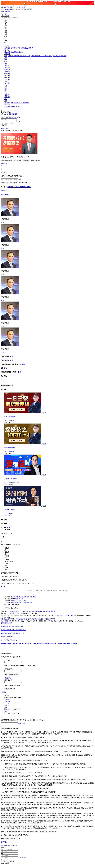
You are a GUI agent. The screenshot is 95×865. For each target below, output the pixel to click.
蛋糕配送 (29, 611)
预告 (15, 48)
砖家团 (6, 50)
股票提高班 (19, 56)
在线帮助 (30, 48)
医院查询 (52, 611)
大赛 (5, 101)
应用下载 (14, 599)
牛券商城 (63, 56)
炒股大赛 (26, 103)
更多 (29, 187)
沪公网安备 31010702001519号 (10, 621)
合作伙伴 (26, 597)
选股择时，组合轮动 (9, 509)
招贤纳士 (23, 602)
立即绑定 (4, 692)
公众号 (6, 695)
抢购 (4, 164)
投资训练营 (26, 56)
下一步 (3, 586)
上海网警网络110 (6, 623)
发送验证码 (22, 857)
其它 (5, 99)
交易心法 (7, 69)
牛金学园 (7, 54)
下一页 (8, 128)
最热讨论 (20, 103)
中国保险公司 (36, 611)
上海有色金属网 (14, 611)
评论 (2, 190)
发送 (18, 121)
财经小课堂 (56, 56)
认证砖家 (20, 52)
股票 (12, 106)
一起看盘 (7, 106)
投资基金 (7, 83)
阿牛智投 (7, 105)
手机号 (3, 853)
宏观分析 (7, 79)
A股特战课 (11, 56)
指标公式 (7, 81)
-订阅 (2, 300)
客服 (5, 707)
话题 (5, 58)
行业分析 (7, 77)
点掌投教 (20, 599)
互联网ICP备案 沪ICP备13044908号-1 (13, 615)
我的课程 (7, 699)
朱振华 (11, 420)
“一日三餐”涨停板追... (10, 416)
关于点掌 (14, 597)
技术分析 (7, 73)
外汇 (5, 89)
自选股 (3, 117)
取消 (23, 723)
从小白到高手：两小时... (10, 478)
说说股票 (7, 52)
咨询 (5, 711)
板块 (15, 106)
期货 (5, 87)
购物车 (6, 705)
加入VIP (3, 9)
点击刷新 (8, 678)
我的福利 (7, 701)
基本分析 (7, 75)
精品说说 (14, 52)
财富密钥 (9, 117)
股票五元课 (41, 56)
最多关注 (14, 103)
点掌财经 (7, 46)
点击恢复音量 (13, 114)
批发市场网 (45, 611)
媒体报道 (20, 597)
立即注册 (11, 861)
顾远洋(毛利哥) (14, 482)
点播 (18, 48)
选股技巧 (7, 71)
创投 (5, 93)
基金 (18, 106)
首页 (5, 56)
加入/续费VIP (16, 117)
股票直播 (7, 48)
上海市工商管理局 (7, 637)
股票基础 (7, 65)
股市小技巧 (48, 56)
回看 (12, 48)
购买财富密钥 (10, 9)
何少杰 (11, 513)
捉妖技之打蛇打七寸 (9, 447)
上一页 (3, 128)
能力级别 (7, 67)
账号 (2, 847)
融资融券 (7, 97)
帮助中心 (14, 600)
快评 (5, 61)
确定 (19, 723)
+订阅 (3, 222)
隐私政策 (33, 597)
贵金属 (6, 95)
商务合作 (20, 600)
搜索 (19, 179)
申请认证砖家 (15, 602)
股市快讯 (24, 48)
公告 (24, 600)
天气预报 (22, 611)
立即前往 (4, 842)
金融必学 (34, 56)
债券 (5, 85)
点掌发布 (29, 602)
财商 (5, 63)
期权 (5, 91)
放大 (5, 190)
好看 (5, 60)
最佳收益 (7, 103)
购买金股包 (19, 9)
